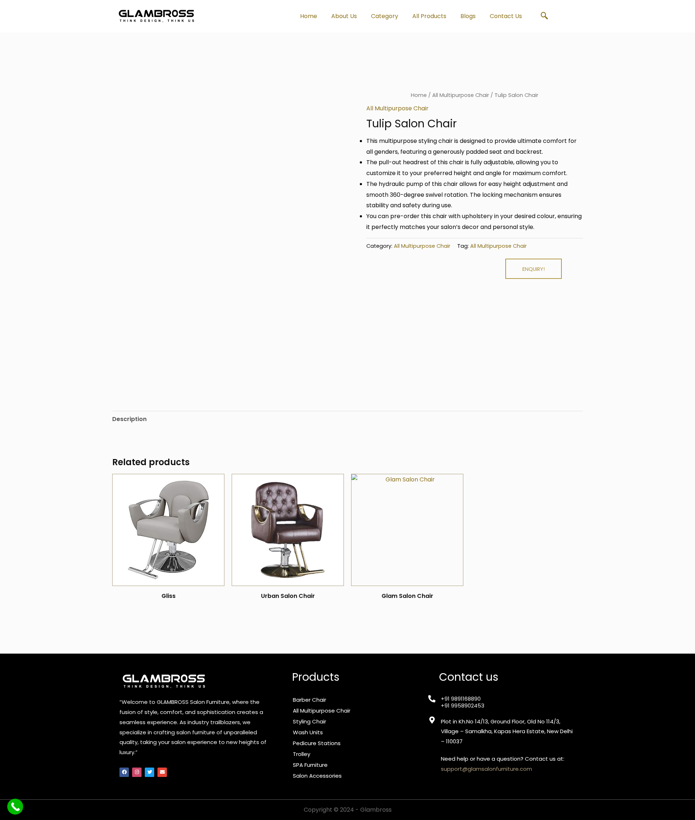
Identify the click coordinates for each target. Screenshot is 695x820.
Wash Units (308, 732)
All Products (429, 16)
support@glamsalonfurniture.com (486, 769)
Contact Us (506, 16)
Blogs (468, 16)
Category (384, 16)
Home (308, 16)
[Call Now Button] (15, 807)
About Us (344, 16)
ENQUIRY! (533, 269)
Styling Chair (309, 721)
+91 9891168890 (461, 698)
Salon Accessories (317, 775)
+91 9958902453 (462, 705)
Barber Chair (309, 700)
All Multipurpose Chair (460, 95)
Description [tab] (129, 419)
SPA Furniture (310, 765)
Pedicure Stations (317, 743)
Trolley (301, 754)
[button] (544, 16)
